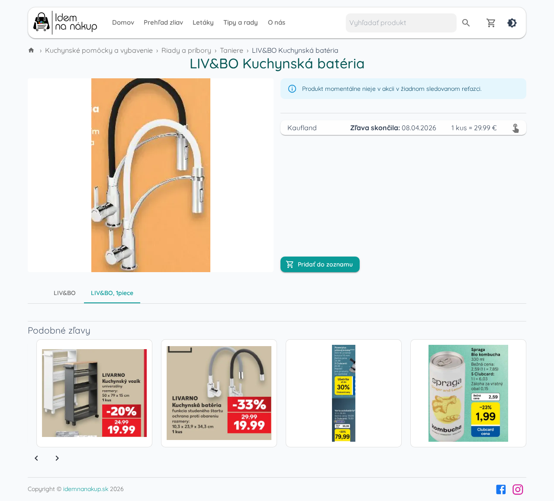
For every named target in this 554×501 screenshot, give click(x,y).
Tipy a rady (240, 22)
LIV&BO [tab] (65, 293)
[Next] (57, 458)
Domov (123, 22)
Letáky (203, 22)
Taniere (231, 50)
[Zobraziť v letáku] (515, 127)
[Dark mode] (512, 23)
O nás (276, 22)
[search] (466, 22)
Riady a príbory (186, 50)
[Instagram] (517, 489)
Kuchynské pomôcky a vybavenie (99, 50)
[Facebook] (501, 489)
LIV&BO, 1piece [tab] (112, 293)
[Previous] (36, 458)
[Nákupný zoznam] (491, 23)
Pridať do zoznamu (325, 264)
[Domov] (32, 50)
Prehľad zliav (163, 22)
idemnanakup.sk (85, 489)
